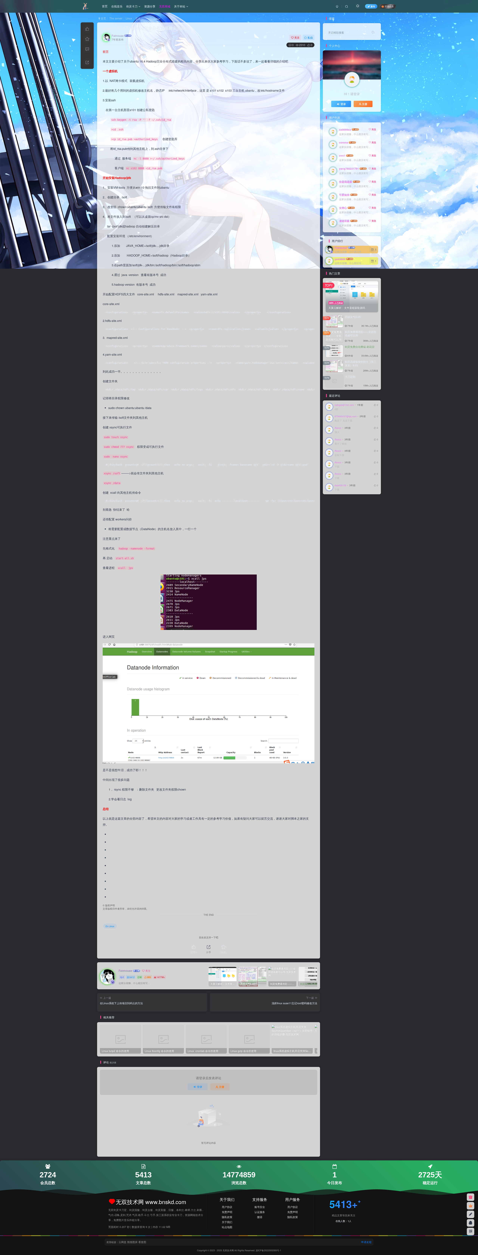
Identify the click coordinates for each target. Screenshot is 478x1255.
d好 (336, 409)
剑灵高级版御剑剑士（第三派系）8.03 (360, 363)
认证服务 (259, 1212)
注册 (221, 1087)
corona (343, 142)
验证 (329, 503)
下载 (337, 466)
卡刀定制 (350, 376)
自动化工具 (361, 514)
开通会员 (389, 6)
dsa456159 (340, 485)
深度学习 (357, 524)
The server (115, 18)
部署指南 (332, 508)
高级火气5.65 (353, 317)
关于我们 (227, 1222)
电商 (365, 519)
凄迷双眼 (344, 221)
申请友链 (366, 1242)
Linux (129, 18)
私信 (310, 37)
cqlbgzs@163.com (344, 405)
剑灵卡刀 (131, 6)
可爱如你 (344, 194)
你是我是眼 (345, 181)
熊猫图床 (132, 1242)
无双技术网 (228, 1250)
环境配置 (332, 524)
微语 (259, 1217)
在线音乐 (116, 6)
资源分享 (149, 6)
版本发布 (345, 524)
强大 (337, 432)
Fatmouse (118, 36)
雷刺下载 (339, 455)
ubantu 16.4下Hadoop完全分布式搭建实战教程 (146, 28)
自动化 (330, 519)
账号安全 (259, 1207)
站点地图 (227, 1227)
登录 (199, 1087)
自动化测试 (346, 514)
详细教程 (357, 508)
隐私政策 (227, 1217)
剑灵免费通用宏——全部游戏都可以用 (360, 333)
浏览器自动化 (334, 530)
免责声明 (227, 1212)
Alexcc (338, 428)
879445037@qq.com (345, 416)
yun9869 (340, 259)
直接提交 (355, 519)
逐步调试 (345, 508)
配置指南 (365, 503)
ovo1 (342, 155)
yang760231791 (349, 168)
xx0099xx (345, 129)
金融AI (354, 503)
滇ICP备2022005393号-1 (268, 1250)
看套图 (142, 1242)
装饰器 (369, 508)
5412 (132, 977)
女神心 (343, 208)
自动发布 (332, 514)
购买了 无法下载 (343, 420)
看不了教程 (341, 443)
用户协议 (227, 1207)
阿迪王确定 (341, 503)
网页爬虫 (342, 519)
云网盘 (122, 1242)
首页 (105, 6)
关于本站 (179, 6)
